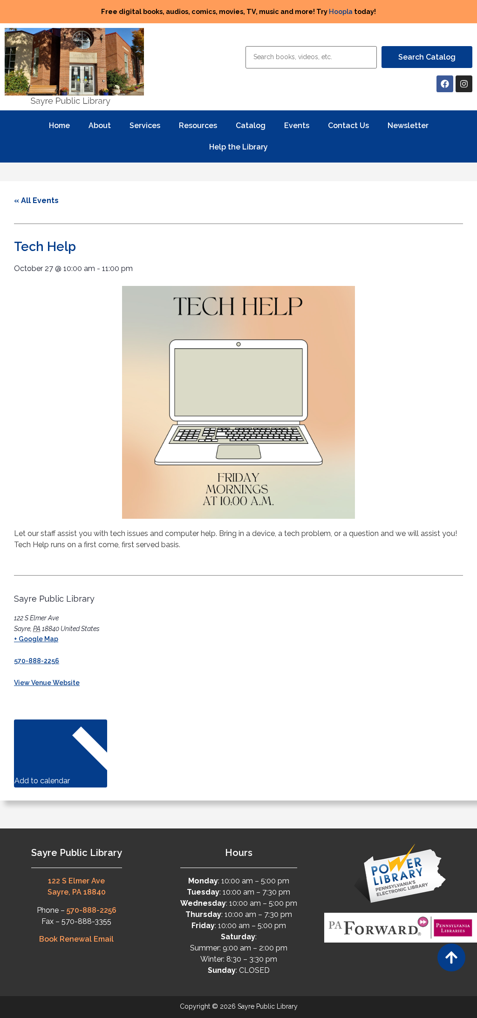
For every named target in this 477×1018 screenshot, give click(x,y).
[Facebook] (444, 83)
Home (59, 125)
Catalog (251, 125)
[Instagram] (464, 83)
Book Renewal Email (76, 939)
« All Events (36, 200)
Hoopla (341, 11)
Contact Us (348, 125)
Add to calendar (43, 780)
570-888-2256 (36, 661)
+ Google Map (36, 639)
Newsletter (408, 125)
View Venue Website (47, 682)
